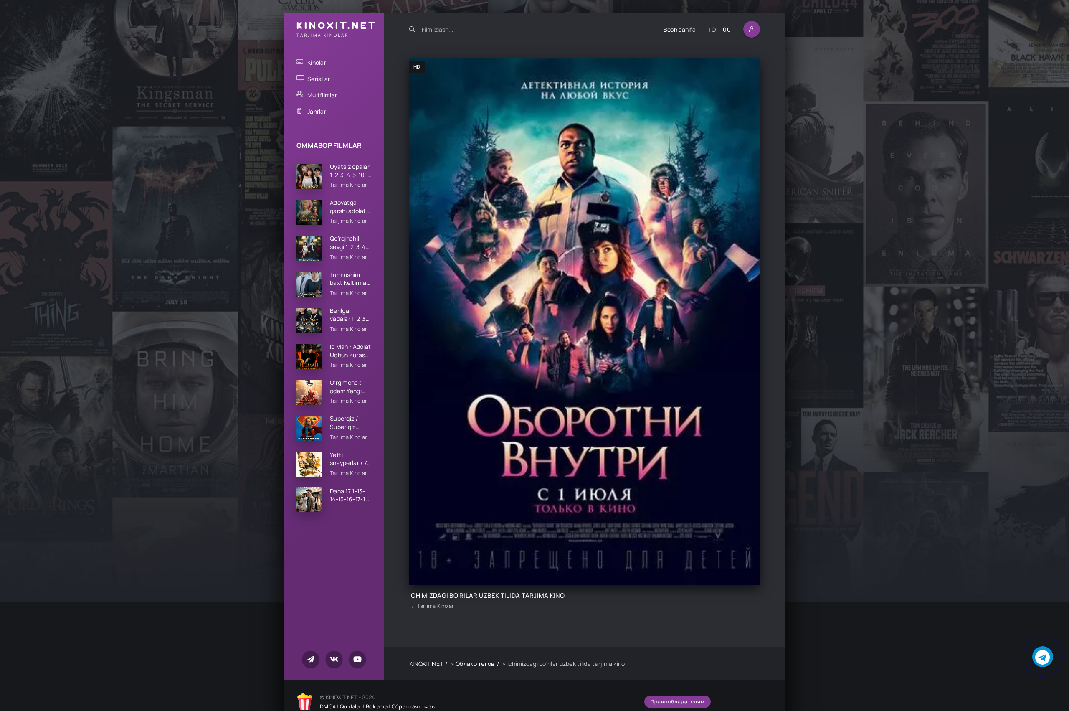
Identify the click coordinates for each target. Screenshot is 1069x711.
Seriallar (318, 79)
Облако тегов (475, 664)
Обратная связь (413, 706)
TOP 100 (719, 29)
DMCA (328, 706)
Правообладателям (677, 701)
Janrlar (316, 111)
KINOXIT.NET (426, 664)
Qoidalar (351, 706)
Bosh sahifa (680, 29)
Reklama (377, 706)
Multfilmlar (322, 95)
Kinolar (316, 62)
